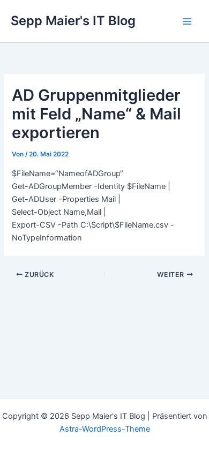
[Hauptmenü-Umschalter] (187, 21)
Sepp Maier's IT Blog (73, 20)
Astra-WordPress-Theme (104, 429)
